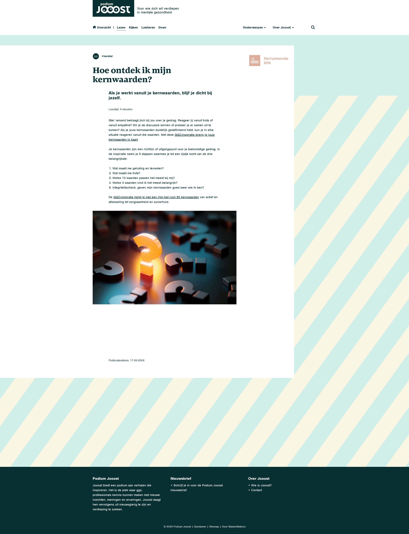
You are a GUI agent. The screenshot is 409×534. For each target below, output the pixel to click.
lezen (96, 56)
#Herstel (107, 56)
